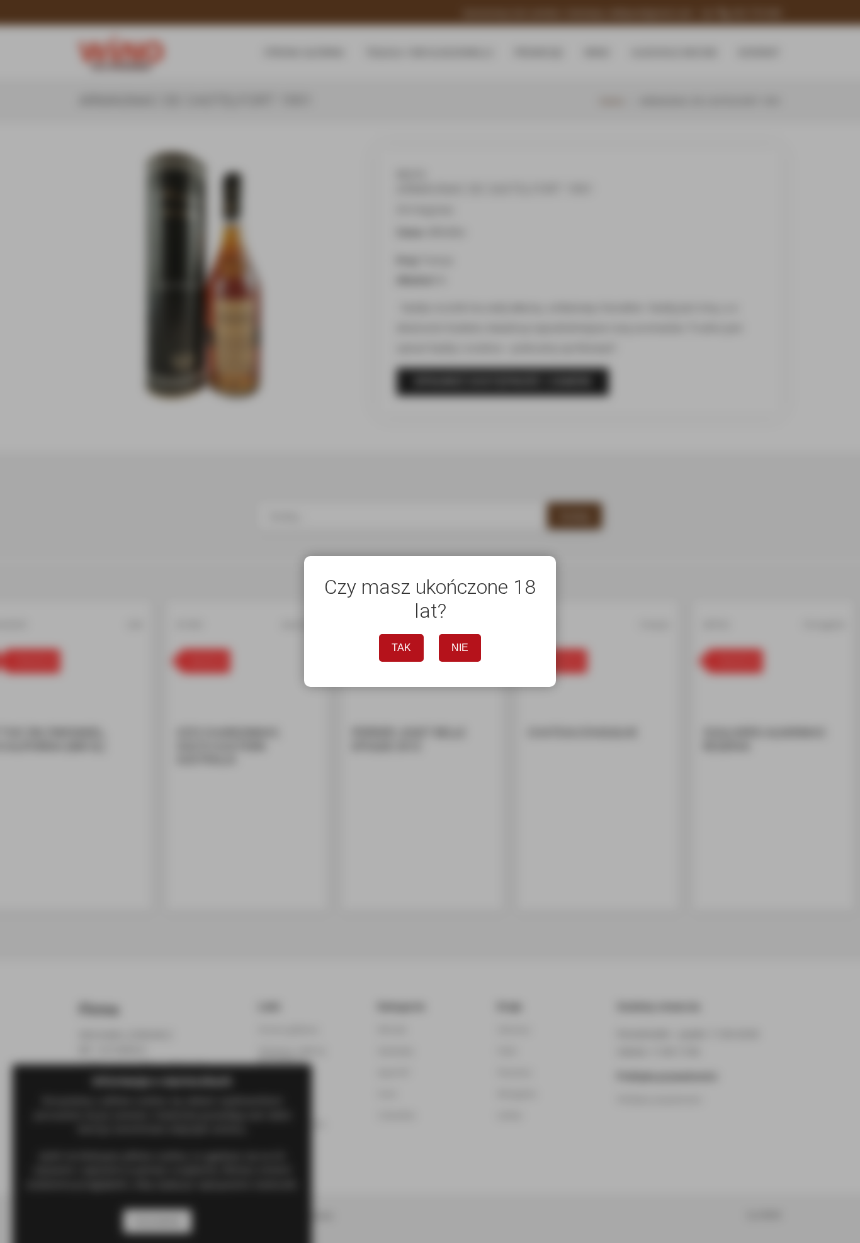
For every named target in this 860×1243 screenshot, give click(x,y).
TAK (401, 647)
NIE (459, 647)
